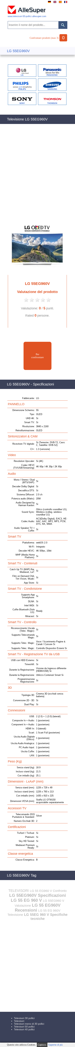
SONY (22, 103)
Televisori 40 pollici (24, 1029)
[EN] (54, 3)
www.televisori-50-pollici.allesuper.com (27, 16)
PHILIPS (22, 89)
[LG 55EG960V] (35, 271)
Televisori (19, 1021)
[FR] (65, 3)
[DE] (49, 3)
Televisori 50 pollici (24, 1026)
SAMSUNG (52, 89)
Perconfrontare (37, 356)
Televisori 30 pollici (24, 1018)
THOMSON (52, 103)
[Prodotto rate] (26, 301)
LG (22, 75)
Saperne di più (55, 1044)
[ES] (60, 3)
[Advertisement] (37, 174)
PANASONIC (52, 75)
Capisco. (42, 1044)
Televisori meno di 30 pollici (29, 1023)
